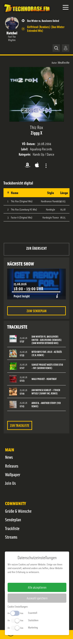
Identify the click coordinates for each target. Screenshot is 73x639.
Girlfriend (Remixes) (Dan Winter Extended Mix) (45, 28)
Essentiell (32, 612)
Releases (11, 465)
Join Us (10, 483)
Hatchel (11, 32)
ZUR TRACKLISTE (19, 425)
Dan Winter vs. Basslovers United (43, 20)
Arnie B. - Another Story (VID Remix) (46, 404)
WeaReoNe (63, 62)
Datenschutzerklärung (43, 578)
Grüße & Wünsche (18, 510)
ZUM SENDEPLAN (37, 310)
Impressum (25, 578)
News (9, 457)
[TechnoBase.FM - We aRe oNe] (26, 13)
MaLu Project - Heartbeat (44, 379)
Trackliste (12, 528)
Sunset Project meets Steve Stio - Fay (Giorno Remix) (47, 366)
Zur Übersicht (36, 248)
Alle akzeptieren (37, 587)
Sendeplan (13, 519)
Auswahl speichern (37, 598)
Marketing (33, 627)
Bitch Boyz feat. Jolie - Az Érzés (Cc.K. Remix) (47, 353)
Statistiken (33, 620)
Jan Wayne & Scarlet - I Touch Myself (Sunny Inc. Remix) (46, 391)
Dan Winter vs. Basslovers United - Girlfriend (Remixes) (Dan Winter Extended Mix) (47, 340)
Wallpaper (12, 474)
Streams (11, 536)
